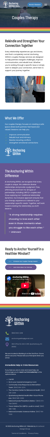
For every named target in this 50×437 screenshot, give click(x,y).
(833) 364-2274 (19, 387)
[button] (45, 5)
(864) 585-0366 (18, 398)
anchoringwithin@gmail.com (22, 338)
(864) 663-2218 (17, 333)
